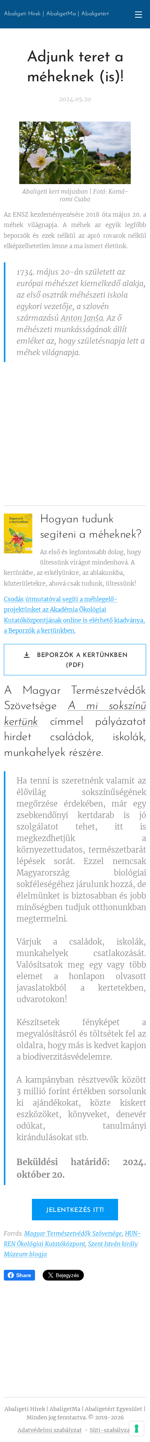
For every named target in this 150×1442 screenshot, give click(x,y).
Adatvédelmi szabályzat (50, 1430)
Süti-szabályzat (111, 1430)
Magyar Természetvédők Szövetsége (73, 1233)
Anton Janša (82, 318)
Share (23, 1275)
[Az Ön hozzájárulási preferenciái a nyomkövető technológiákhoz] (136, 1428)
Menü (138, 14)
